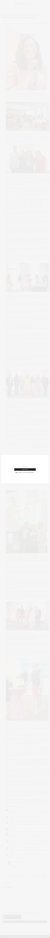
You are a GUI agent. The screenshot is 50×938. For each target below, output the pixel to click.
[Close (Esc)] (24, 469)
